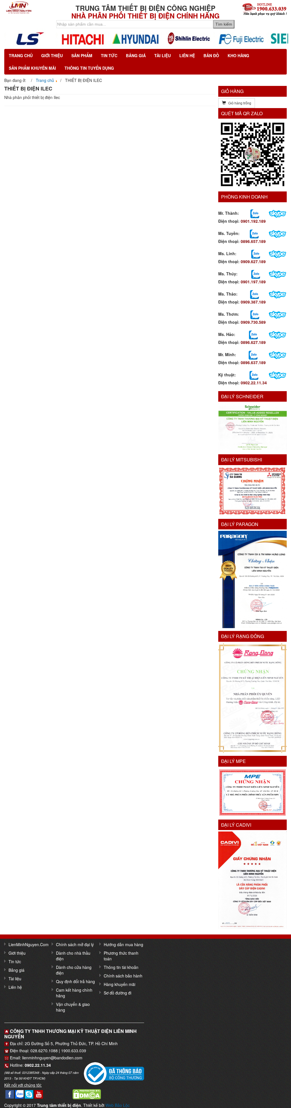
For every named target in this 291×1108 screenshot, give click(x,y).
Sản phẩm (81, 55)
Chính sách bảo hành (123, 976)
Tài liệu (162, 55)
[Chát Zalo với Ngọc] (254, 314)
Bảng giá (136, 55)
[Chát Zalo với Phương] (254, 374)
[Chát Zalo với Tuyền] (254, 233)
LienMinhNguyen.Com (29, 944)
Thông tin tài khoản (121, 967)
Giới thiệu (52, 55)
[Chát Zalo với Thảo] (254, 294)
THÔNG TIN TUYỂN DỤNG (89, 68)
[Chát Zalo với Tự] (255, 274)
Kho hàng (238, 55)
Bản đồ (211, 55)
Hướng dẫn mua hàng (123, 944)
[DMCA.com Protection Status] (86, 1094)
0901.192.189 (253, 221)
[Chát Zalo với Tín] (255, 253)
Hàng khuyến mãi (119, 984)
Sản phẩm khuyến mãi (32, 68)
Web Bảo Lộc (117, 1105)
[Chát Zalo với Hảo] (253, 334)
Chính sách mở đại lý (75, 944)
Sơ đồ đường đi (117, 993)
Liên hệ (187, 55)
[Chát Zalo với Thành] (254, 213)
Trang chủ (21, 55)
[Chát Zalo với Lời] (253, 354)
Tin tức (109, 55)
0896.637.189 (253, 362)
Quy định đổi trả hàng (75, 981)
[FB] (9, 1094)
